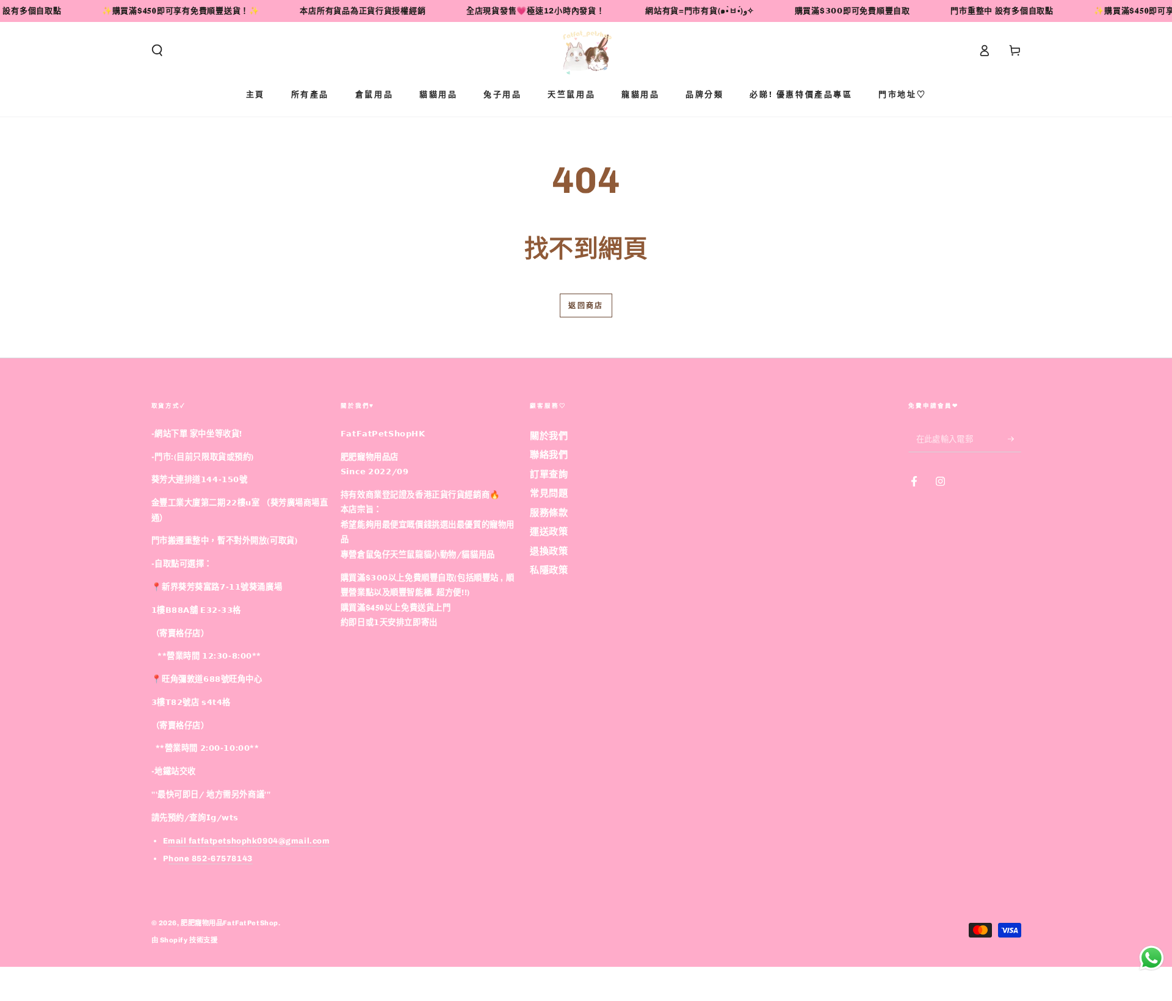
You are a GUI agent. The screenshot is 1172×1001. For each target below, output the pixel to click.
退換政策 (549, 551)
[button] (157, 50)
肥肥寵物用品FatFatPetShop (229, 923)
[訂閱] (1014, 439)
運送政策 (549, 531)
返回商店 (586, 306)
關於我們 (549, 435)
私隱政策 (549, 570)
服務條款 (549, 512)
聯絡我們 (549, 454)
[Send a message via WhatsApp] (1151, 958)
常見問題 (549, 493)
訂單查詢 (549, 474)
